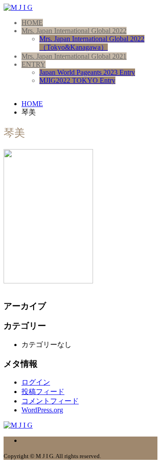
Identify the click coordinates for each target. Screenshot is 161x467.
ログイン (35, 382)
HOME (32, 22)
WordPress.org (42, 410)
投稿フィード (42, 391)
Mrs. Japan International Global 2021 (74, 56)
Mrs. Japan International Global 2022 (74, 30)
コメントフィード (50, 401)
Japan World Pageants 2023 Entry (87, 72)
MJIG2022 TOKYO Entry (77, 80)
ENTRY (33, 64)
